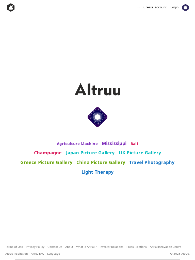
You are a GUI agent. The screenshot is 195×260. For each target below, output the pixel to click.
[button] (53, 253)
